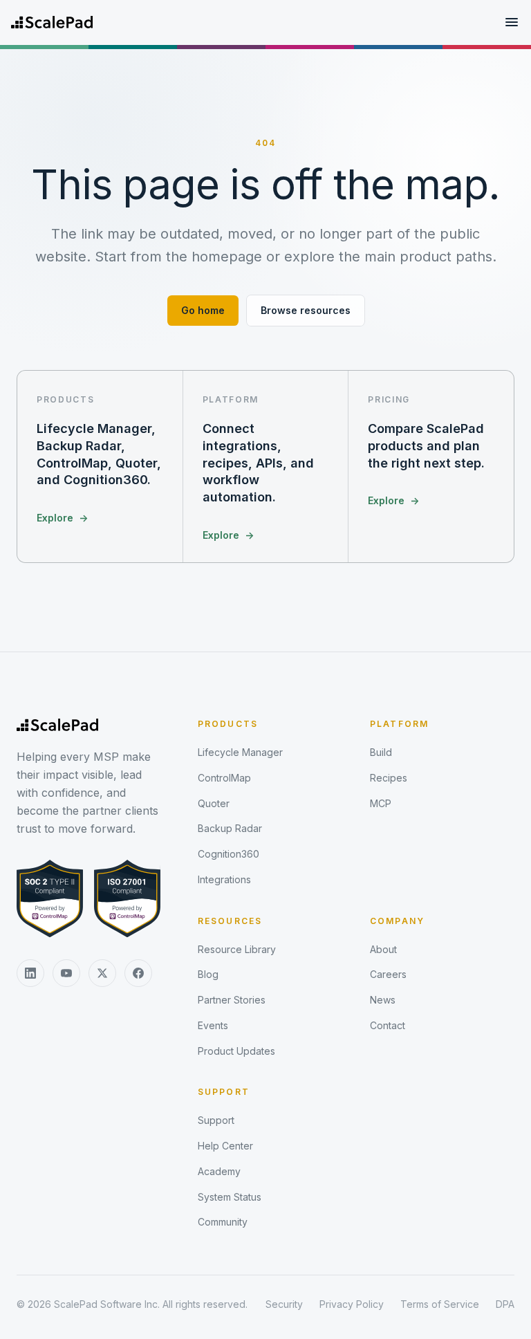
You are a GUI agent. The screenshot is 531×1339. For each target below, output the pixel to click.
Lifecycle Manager (240, 752)
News (382, 1000)
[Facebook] (138, 973)
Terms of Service (439, 1304)
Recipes (388, 778)
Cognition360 (228, 854)
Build (381, 752)
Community (223, 1222)
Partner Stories (232, 1000)
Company (397, 921)
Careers (388, 974)
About (383, 949)
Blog (208, 974)
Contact (387, 1025)
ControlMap (224, 778)
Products (228, 724)
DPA (505, 1304)
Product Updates (236, 1051)
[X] (102, 973)
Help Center (225, 1146)
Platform (399, 724)
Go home (203, 310)
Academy (219, 1171)
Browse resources (306, 310)
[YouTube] (66, 973)
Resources (230, 921)
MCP (380, 803)
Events (213, 1025)
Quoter (214, 803)
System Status (229, 1197)
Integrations (224, 879)
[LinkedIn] (30, 973)
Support (224, 1092)
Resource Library (237, 949)
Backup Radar (230, 828)
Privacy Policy (351, 1304)
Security (284, 1304)
